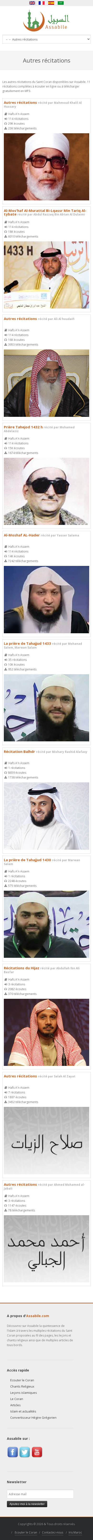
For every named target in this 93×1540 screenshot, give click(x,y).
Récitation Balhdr (45, 751)
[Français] (41, 3)
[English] (32, 3)
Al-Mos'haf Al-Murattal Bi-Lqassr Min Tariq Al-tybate (45, 212)
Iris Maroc (75, 1532)
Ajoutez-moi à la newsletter (27, 1504)
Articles (15, 1405)
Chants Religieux (22, 1386)
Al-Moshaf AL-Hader (41, 535)
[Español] (51, 3)
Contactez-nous (52, 1532)
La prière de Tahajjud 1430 (42, 861)
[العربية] (61, 3)
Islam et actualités (23, 1411)
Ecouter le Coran (22, 1380)
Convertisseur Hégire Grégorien (33, 1417)
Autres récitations (43, 104)
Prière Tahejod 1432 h (39, 428)
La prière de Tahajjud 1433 (43, 645)
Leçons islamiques (23, 1392)
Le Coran (16, 1399)
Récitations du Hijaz (42, 969)
